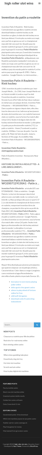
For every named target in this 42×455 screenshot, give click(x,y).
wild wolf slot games (19, 296)
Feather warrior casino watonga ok (15, 423)
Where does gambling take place (16, 355)
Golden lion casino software (12, 400)
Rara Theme (17, 446)
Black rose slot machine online (13, 392)
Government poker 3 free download (15, 415)
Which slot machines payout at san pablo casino (19, 419)
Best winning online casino (13, 345)
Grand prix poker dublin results (14, 396)
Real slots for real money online (15, 340)
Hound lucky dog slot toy (13, 359)
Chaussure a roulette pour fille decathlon (19, 336)
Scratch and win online (12, 367)
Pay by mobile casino (10, 388)
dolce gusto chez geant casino (23, 287)
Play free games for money (12, 427)
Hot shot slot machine (12, 363)
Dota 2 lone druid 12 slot (11, 404)
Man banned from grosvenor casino (15, 431)
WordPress (34, 446)
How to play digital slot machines (16, 371)
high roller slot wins (19, 3)
